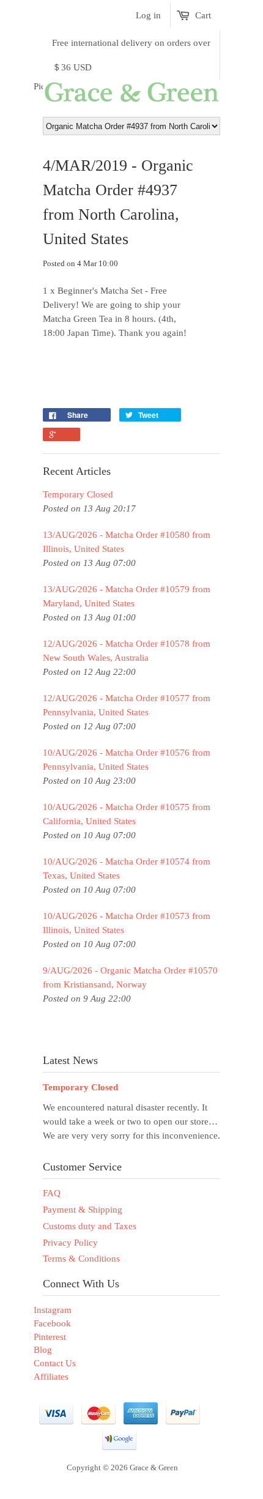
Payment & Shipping (82, 1209)
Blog (43, 1350)
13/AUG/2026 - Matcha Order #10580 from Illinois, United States (126, 542)
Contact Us (55, 1363)
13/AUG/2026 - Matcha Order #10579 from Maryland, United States (126, 596)
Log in (148, 15)
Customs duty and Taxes (89, 1226)
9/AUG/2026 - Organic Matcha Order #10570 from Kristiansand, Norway (130, 977)
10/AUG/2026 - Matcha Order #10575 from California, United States (126, 814)
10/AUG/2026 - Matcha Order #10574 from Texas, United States (126, 868)
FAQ (52, 1193)
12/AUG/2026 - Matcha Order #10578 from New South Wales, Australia (126, 651)
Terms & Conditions (81, 1258)
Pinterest (50, 1337)
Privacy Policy (70, 1243)
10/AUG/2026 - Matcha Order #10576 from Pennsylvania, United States (126, 760)
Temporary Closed (78, 494)
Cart (203, 15)
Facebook (52, 1323)
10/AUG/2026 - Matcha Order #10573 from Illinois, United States (126, 923)
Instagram (53, 1310)
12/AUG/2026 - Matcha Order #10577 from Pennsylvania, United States (126, 705)
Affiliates (51, 1377)
